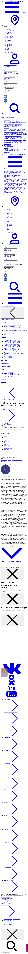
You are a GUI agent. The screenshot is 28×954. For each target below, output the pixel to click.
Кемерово (9, 43)
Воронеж (9, 34)
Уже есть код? (7, 78)
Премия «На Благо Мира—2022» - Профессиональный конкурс (12, 350)
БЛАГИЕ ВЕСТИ (8, 372)
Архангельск (10, 32)
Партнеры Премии (17, 141)
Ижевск (9, 38)
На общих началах (8, 146)
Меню (24, 12)
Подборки (21, 142)
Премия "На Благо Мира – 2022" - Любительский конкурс (15, 134)
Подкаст (20, 125)
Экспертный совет (8, 356)
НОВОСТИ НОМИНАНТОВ (11, 374)
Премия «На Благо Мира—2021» (12, 345)
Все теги (3, 461)
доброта (9, 460)
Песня (11, 124)
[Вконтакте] (12, 674)
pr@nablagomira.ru (5, 897)
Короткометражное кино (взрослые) (13, 121)
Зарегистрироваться (13, 73)
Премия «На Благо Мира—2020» (12, 344)
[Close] (12, 574)
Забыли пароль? (8, 72)
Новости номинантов (16, 149)
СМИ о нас (10, 141)
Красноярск (10, 45)
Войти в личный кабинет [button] (10, 65)
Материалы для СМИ (9, 920)
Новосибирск (10, 52)
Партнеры (6, 152)
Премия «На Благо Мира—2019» (12, 342)
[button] (15, 206)
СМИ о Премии (8, 357)
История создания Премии (10, 129)
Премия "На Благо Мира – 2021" (12, 133)
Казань (8, 41)
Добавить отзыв (14, 561)
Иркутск (9, 40)
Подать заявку (4, 117)
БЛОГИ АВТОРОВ (9, 376)
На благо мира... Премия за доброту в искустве (13, 1)
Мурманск (9, 47)
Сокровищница (7, 145)
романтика (19, 460)
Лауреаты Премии (8, 352)
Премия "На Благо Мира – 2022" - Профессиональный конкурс (12, 136)
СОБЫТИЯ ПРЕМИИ (9, 373)
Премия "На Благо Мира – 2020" (15, 132)
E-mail (8, 66)
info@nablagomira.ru (6, 899)
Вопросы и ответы (14, 142)
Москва (8, 29)
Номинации (4, 322)
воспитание (4, 460)
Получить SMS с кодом (9, 76)
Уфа (8, 49)
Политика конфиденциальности (12, 919)
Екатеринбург (10, 37)
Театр (16, 126)
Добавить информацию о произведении (11, 462)
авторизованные (21, 590)
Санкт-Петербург (11, 30)
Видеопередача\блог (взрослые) (12, 327)
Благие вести (7, 149)
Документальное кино (9, 122)
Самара (8, 51)
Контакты (6, 142)
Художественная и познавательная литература (13, 124)
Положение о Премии (9, 922)
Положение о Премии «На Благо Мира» (14, 353)
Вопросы (3, 385)
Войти (5, 73)
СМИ (5, 355)
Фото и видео (7, 144)
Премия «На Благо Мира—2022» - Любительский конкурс (12, 347)
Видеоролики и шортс (9, 126)
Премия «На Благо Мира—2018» (12, 341)
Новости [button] (6, 148)
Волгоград (9, 33)
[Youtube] (12, 696)
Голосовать (11, 117)
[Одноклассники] (12, 685)
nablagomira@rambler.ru (6, 903)
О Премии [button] (6, 128)
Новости (3, 369)
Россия (8, 48)
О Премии (3, 337)
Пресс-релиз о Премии (13, 140)
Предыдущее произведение (8, 399)
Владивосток (10, 36)
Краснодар (9, 44)
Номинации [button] (7, 120)
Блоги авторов (12, 150)
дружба (14, 460)
